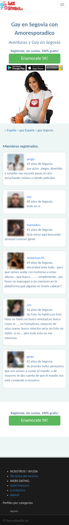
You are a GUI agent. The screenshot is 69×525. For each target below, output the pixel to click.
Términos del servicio (24, 476)
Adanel (14, 495)
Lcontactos (17, 490)
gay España (27, 130)
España (11, 130)
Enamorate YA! (34, 58)
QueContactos (19, 485)
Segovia (14, 511)
